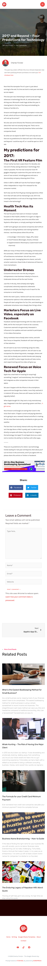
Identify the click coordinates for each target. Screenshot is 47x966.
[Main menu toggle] (42, 4)
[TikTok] (23, 947)
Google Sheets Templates (26, 937)
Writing (14, 937)
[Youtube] (18, 947)
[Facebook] (29, 947)
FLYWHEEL (20, 960)
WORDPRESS (37, 960)
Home (8, 937)
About (39, 937)
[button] (16, 487)
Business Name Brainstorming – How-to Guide (23, 838)
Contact (23, 941)
